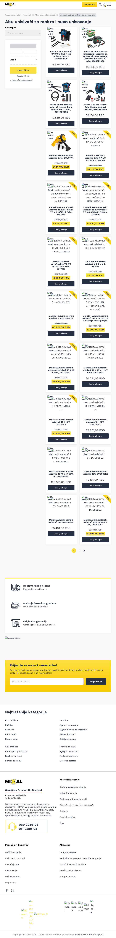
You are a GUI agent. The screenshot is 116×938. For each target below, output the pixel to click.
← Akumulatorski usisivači (21, 80)
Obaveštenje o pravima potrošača (77, 805)
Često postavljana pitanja (73, 787)
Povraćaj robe (12, 864)
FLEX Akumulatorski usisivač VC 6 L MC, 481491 (95, 264)
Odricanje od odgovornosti (73, 799)
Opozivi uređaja (68, 817)
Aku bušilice (11, 720)
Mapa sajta (10, 882)
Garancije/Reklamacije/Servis (38, 625)
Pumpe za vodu (13, 761)
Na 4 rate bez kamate (34, 606)
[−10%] (61, 304)
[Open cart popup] (104, 4)
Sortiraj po (10, 28)
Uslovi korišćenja (68, 793)
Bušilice (9, 725)
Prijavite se (96, 681)
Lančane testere (68, 852)
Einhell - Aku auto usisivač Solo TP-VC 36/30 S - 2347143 (95, 157)
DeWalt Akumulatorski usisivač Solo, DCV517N (61, 156)
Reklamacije (11, 870)
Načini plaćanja (13, 852)
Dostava (64, 811)
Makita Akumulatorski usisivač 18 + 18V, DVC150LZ (95, 422)
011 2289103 (28, 829)
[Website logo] (12, 4)
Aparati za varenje (69, 725)
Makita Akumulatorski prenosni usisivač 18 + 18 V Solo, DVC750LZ (61, 370)
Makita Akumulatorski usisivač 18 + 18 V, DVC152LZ (61, 422)
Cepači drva (11, 739)
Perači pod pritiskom (16, 751)
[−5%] (61, 143)
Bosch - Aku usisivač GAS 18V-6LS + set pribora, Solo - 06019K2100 (61, 55)
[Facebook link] (7, 889)
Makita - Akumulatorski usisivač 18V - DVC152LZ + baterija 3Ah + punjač (95, 318)
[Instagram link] (12, 889)
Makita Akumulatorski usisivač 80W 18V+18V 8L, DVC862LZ (95, 522)
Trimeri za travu (68, 746)
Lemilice (64, 720)
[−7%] (95, 143)
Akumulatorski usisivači (45, 15)
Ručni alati (10, 734)
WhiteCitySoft (96, 934)
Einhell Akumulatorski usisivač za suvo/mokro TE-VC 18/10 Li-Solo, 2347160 (61, 211)
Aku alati (27, 15)
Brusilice (9, 729)
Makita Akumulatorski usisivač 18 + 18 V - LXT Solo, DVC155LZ (95, 370)
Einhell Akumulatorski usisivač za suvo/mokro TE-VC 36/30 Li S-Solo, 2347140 (95, 211)
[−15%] (95, 249)
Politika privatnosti (15, 858)
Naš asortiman (12, 876)
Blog (62, 823)
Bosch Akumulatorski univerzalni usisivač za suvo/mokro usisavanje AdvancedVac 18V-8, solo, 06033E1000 (95, 56)
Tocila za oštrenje (69, 756)
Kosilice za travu (13, 756)
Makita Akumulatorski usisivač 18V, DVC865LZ (95, 472)
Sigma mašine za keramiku (73, 729)
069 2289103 (28, 824)
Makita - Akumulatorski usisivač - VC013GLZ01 (61, 317)
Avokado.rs (80, 934)
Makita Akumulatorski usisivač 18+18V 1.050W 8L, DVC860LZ (61, 473)
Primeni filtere (23, 70)
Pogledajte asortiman (34, 589)
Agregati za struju (69, 751)
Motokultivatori (67, 734)
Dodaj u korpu (61, 70)
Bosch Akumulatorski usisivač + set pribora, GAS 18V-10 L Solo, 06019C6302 (61, 108)
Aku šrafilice (11, 746)
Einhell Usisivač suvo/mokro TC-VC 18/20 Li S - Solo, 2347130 (61, 265)
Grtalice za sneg (68, 739)
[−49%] (95, 304)
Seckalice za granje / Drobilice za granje (80, 858)
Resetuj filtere (23, 76)
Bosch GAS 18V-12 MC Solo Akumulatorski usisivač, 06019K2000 (95, 107)
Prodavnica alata (12, 15)
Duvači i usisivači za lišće (73, 864)
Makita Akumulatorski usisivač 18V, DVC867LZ (61, 521)
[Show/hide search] (100, 4)
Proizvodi (89, 4)
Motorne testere (68, 761)
